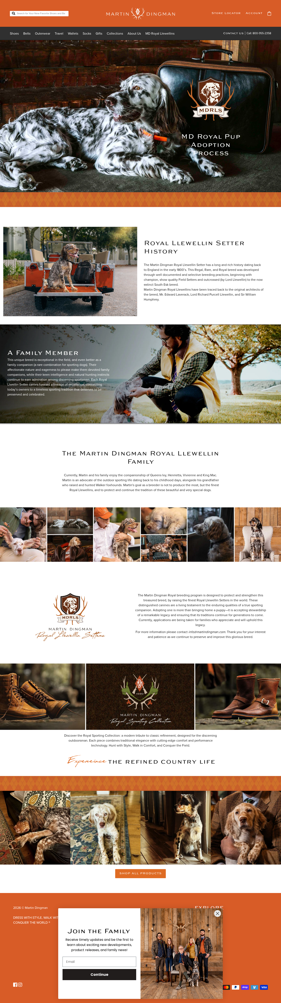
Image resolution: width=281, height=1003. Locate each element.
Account (254, 13)
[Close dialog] (217, 913)
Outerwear (42, 34)
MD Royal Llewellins (159, 34)
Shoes (14, 34)
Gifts (99, 34)
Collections (115, 34)
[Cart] (269, 13)
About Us (134, 34)
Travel (59, 34)
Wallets (73, 34)
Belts (26, 34)
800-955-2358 (262, 33)
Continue (99, 974)
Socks (87, 34)
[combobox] (39, 13)
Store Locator (226, 13)
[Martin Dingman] (140, 13)
